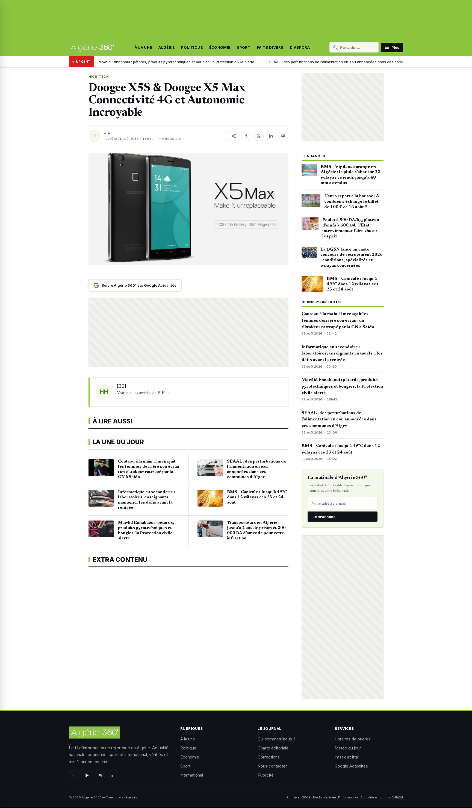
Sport (243, 47)
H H (107, 133)
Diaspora (300, 47)
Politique (192, 47)
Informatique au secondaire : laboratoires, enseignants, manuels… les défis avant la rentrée (342, 353)
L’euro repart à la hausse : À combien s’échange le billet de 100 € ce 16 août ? (351, 201)
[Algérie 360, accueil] (92, 47)
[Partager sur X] (258, 136)
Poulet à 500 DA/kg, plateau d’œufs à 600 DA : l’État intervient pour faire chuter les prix (350, 228)
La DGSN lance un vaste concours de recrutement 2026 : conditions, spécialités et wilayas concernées (351, 257)
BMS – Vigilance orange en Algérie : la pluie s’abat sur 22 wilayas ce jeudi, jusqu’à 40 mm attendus (350, 175)
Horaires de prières (353, 739)
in (112, 775)
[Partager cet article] (234, 136)
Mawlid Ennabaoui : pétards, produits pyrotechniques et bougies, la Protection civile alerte (133, 62)
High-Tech (98, 77)
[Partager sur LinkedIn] (271, 136)
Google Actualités (351, 766)
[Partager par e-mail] (283, 136)
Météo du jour (348, 748)
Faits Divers (270, 47)
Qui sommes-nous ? (276, 739)
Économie (220, 47)
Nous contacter (272, 766)
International (191, 775)
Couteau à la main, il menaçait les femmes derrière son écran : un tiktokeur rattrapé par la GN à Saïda (338, 320)
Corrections (269, 757)
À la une (143, 47)
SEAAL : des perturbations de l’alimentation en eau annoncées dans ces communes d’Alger (304, 62)
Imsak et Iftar (347, 757)
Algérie (166, 47)
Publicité (266, 775)
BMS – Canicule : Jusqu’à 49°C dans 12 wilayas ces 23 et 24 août (352, 284)
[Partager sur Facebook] (246, 136)
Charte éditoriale (273, 748)
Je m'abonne (323, 517)
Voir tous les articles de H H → (143, 392)
